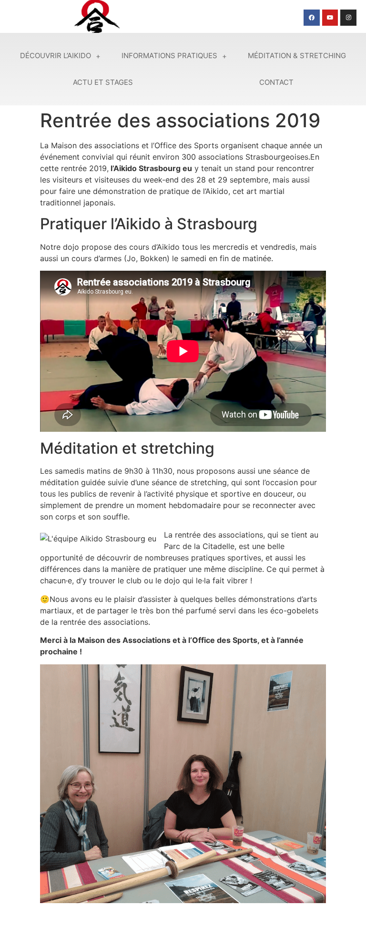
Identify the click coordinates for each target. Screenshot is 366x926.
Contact (276, 82)
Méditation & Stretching (297, 55)
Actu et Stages (103, 82)
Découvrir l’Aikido (55, 55)
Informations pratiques (169, 55)
